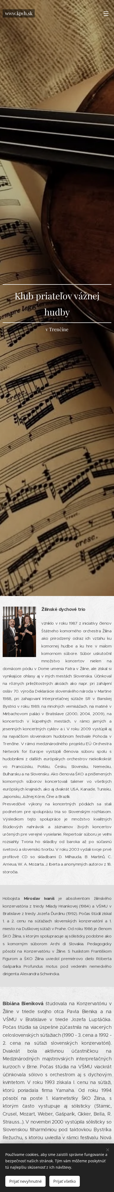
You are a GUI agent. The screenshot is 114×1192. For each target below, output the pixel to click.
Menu (106, 13)
